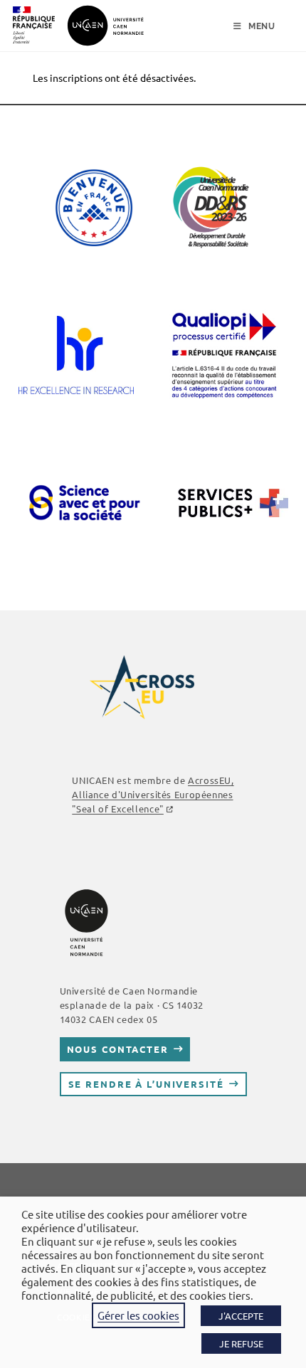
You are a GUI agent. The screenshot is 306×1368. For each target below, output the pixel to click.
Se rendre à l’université (146, 1084)
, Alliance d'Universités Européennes (152, 794)
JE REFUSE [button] (241, 1343)
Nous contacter (118, 1049)
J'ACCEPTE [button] (240, 1316)
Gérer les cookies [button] (138, 1315)
